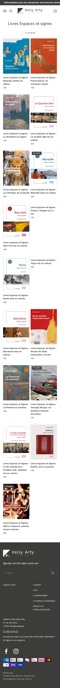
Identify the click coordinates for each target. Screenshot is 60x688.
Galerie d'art (9, 585)
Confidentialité (40, 595)
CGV (35, 590)
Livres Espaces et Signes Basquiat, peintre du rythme (15, 81)
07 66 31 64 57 (10, 631)
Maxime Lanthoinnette (25, 676)
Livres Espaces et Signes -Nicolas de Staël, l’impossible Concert (44, 351)
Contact (37, 585)
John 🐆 (28, 679)
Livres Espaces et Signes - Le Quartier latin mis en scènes (44, 137)
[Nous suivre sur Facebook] (6, 651)
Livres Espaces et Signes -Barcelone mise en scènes (16, 351)
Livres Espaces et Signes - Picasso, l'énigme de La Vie (44, 210)
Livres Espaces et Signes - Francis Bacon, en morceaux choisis (44, 81)
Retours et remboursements (41, 608)
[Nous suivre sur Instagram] (16, 651)
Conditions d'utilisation (44, 601)
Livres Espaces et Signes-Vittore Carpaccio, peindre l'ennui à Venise (16, 526)
